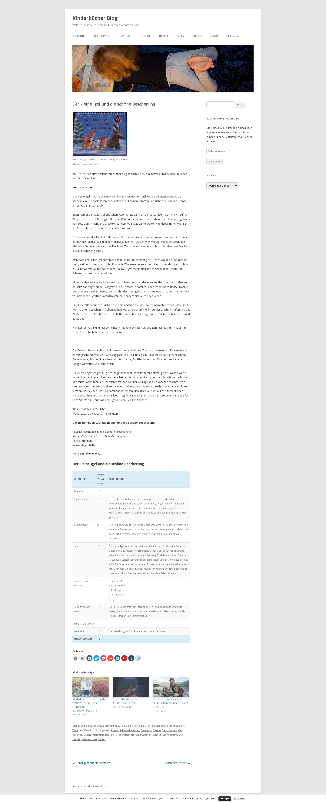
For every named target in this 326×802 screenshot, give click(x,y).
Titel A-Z (197, 35)
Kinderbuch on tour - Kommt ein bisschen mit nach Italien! (170, 701)
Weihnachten (89, 739)
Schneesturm (170, 734)
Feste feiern (161, 725)
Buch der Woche (103, 35)
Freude (157, 730)
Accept (224, 798)
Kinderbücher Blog (95, 18)
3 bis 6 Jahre (133, 725)
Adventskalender (130, 730)
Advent (115, 730)
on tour (126, 35)
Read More (240, 798)
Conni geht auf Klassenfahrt (91, 763)
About (214, 35)
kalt (137, 734)
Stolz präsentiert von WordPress (89, 786)
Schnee (157, 734)
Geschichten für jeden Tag (98, 734)
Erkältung (146, 730)
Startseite (78, 35)
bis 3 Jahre (147, 725)
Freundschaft (176, 725)
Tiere (75, 730)
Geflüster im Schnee (176, 763)
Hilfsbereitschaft (124, 734)
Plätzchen (145, 734)
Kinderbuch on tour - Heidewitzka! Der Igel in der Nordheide (89, 703)
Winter (101, 739)
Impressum (232, 35)
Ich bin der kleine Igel (125, 699)
